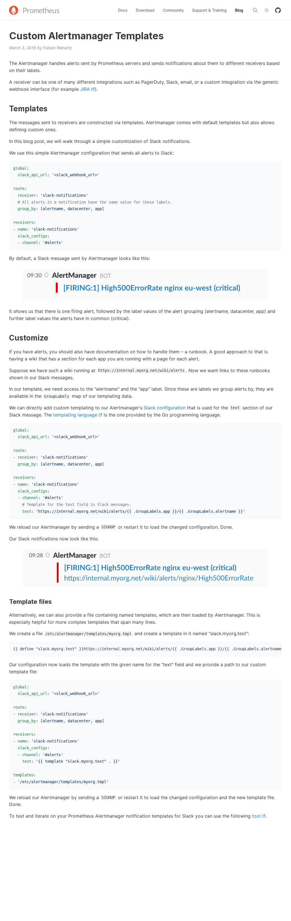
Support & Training (209, 10)
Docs (123, 10)
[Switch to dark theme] (266, 10)
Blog (239, 10)
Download (145, 10)
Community (173, 10)
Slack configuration (165, 408)
